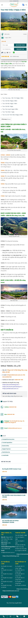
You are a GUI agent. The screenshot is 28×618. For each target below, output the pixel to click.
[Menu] (2, 5)
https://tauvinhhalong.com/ (10, 384)
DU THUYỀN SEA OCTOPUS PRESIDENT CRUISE (10, 521)
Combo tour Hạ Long (20, 548)
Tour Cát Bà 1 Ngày (7, 106)
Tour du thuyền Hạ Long (16, 421)
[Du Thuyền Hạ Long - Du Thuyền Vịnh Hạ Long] (14, 4)
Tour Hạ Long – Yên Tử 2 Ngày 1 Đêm (12, 98)
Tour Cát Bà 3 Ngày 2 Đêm (9, 101)
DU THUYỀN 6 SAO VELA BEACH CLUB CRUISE (13, 496)
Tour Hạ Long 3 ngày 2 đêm (10, 109)
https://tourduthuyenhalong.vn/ (12, 386)
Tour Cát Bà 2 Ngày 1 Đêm (9, 103)
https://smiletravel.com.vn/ (10, 388)
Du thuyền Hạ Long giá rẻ (14, 421)
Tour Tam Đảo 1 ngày (8, 112)
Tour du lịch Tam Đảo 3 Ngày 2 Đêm (12, 115)
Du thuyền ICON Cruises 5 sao (11, 469)
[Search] (26, 4)
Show (8, 119)
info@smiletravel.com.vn (7, 552)
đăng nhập (10, 396)
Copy (4, 52)
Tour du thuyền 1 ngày (21, 535)
